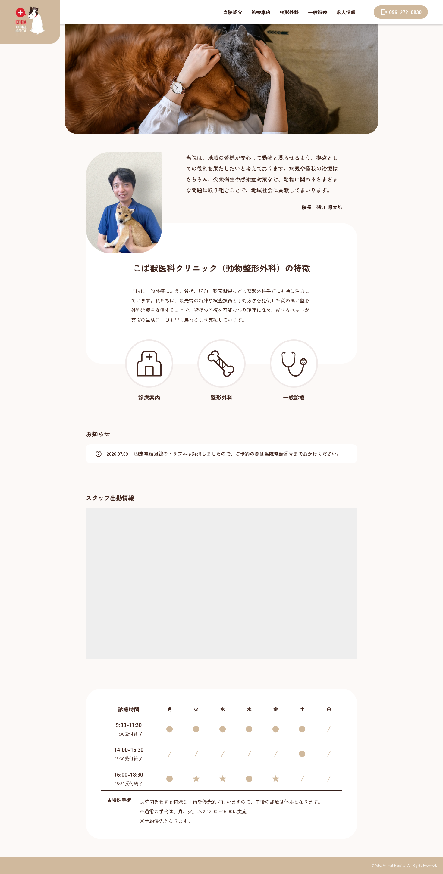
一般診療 (317, 12)
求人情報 (346, 12)
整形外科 (289, 12)
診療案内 (261, 12)
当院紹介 (232, 12)
